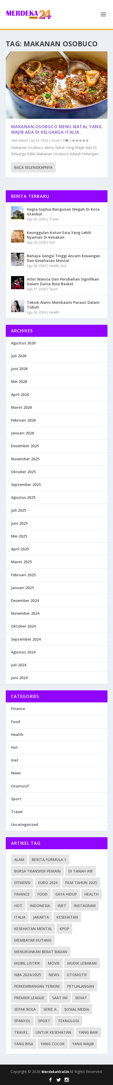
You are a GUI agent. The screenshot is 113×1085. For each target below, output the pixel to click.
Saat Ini (60, 997)
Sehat (81, 997)
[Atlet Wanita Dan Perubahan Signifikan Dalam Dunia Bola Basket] (17, 282)
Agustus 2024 (23, 652)
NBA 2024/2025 (27, 974)
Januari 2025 (22, 587)
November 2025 (25, 458)
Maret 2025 (21, 561)
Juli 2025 (18, 510)
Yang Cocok (53, 1043)
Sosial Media (76, 1009)
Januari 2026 (22, 432)
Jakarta (41, 917)
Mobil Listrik (27, 963)
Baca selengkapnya (33, 167)
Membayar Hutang (33, 940)
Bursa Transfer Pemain (37, 871)
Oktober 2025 (23, 471)
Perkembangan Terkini (37, 986)
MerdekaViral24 (55, 1071)
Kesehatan (67, 917)
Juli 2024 (18, 664)
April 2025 (20, 548)
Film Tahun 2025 (81, 882)
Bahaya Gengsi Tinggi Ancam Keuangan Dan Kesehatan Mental (63, 258)
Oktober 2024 (23, 626)
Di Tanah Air (80, 871)
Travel (54, 219)
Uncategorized (24, 824)
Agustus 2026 (23, 342)
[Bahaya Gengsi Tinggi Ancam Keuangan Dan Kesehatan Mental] (17, 259)
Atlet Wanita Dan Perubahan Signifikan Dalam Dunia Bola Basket (63, 281)
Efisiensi (22, 882)
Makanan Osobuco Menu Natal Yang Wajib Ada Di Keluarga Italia (56, 129)
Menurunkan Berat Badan (40, 951)
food (42, 894)
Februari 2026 (23, 420)
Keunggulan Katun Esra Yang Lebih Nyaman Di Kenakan (59, 235)
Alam (19, 859)
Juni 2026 (19, 368)
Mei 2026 (19, 381)
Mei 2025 (19, 536)
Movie (54, 963)
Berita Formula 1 (49, 859)
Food (55, 140)
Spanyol (22, 1020)
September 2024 (26, 639)
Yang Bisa (23, 1043)
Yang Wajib (83, 1043)
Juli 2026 (18, 355)
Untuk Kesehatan (53, 1032)
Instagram (85, 905)
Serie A (49, 1009)
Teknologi (68, 1020)
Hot (52, 242)
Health (54, 266)
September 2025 (26, 484)
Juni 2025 (19, 523)
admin (23, 140)
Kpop (64, 928)
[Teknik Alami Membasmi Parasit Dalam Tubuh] (17, 305)
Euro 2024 (48, 882)
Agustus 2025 (23, 497)
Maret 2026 (21, 407)
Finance (18, 708)
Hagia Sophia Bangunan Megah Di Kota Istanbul (63, 211)
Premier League (29, 997)
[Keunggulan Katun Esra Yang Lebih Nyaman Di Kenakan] (17, 236)
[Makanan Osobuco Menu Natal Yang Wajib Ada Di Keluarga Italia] (56, 85)
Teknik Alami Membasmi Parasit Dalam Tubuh (63, 305)
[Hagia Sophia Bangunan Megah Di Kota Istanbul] (17, 212)
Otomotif (20, 786)
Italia (19, 917)
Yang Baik (88, 1032)
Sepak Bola (25, 1009)
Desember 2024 (25, 600)
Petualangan (80, 986)
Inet (14, 760)
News (16, 772)
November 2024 (25, 613)
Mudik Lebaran (82, 963)
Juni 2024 (19, 677)
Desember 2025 (25, 445)
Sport (53, 289)
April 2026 (20, 394)
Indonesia (40, 905)
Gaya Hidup (66, 894)
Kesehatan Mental (33, 928)
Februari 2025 (23, 574)
